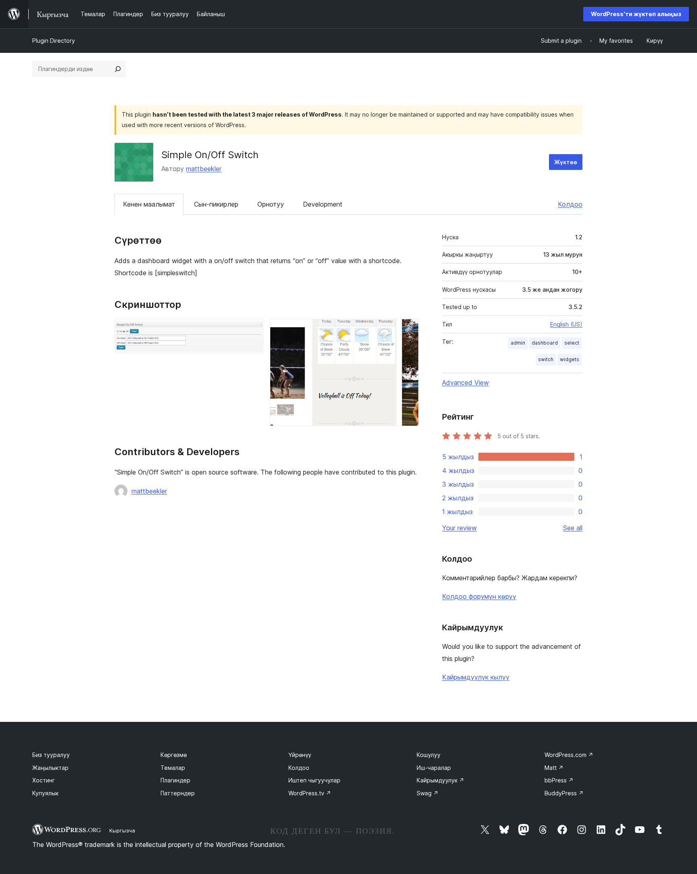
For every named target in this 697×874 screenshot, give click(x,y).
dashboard (545, 343)
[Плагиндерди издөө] (118, 69)
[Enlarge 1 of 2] (252, 330)
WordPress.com (569, 754)
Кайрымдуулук (440, 780)
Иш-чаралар (434, 767)
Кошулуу (428, 754)
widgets (569, 359)
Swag (427, 793)
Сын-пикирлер (216, 204)
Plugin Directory (53, 40)
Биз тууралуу (51, 754)
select (571, 343)
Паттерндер (178, 793)
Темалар (173, 767)
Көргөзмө (174, 754)
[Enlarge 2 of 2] (408, 330)
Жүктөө (565, 162)
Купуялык (45, 793)
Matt (554, 767)
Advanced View (465, 382)
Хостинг (43, 780)
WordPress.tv (309, 793)
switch (545, 359)
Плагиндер (175, 780)
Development (322, 204)
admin (518, 343)
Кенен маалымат (149, 204)
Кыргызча (122, 830)
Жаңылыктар (50, 767)
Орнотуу (270, 204)
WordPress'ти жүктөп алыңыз (636, 13)
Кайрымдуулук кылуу (475, 677)
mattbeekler (203, 169)
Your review (459, 528)
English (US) (566, 324)
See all (572, 528)
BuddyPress (564, 793)
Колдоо (570, 204)
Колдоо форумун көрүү (479, 596)
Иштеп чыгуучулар (314, 780)
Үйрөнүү (299, 754)
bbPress (559, 780)
